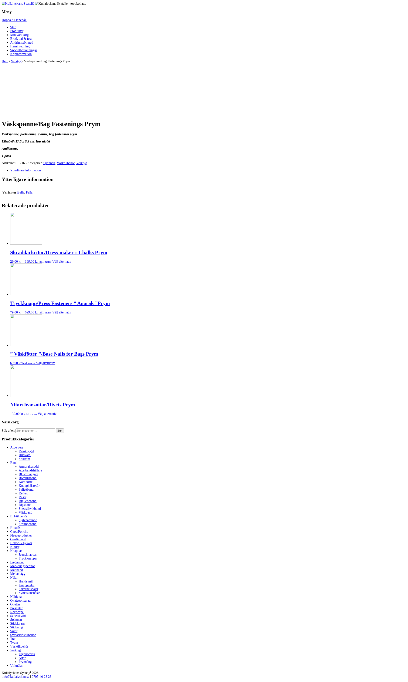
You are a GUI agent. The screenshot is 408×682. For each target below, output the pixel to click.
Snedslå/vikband (30, 508)
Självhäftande (28, 520)
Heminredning (20, 46)
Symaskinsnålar (29, 593)
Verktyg (16, 61)
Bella (20, 192)
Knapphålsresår (29, 485)
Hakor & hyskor (21, 543)
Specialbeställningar (23, 50)
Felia (29, 192)
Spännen (49, 163)
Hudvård (25, 455)
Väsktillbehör (66, 163)
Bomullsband (28, 478)
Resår (22, 497)
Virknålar (16, 665)
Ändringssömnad (21, 42)
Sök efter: (8, 430)
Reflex (23, 493)
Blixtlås (15, 528)
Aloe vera (16, 447)
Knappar (16, 550)
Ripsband (25, 505)
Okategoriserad (20, 600)
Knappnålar (26, 585)
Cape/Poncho (19, 531)
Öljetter (15, 604)
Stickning (16, 627)
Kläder (14, 547)
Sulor (13, 631)
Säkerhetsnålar (28, 589)
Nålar (14, 577)
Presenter (16, 608)
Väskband (25, 512)
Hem (5, 61)
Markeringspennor (22, 566)
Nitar (22, 658)
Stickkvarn (17, 623)
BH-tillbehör (18, 516)
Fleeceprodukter (21, 535)
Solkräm (24, 459)
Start (13, 27)
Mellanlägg (17, 573)
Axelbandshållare (30, 470)
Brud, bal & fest (21, 38)
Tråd (13, 639)
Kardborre (26, 482)
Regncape (17, 612)
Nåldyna (16, 596)
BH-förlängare (28, 474)
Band (13, 462)
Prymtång (25, 661)
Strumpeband (28, 524)
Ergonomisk (27, 654)
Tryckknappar (28, 558)
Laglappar (17, 562)
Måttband (16, 570)
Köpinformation (21, 54)
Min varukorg (19, 35)
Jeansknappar (28, 554)
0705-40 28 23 (41, 676)
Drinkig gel (26, 451)
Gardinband (18, 539)
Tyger (14, 642)
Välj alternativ (61, 261)
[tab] (208, 170)
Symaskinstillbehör (23, 635)
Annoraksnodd (29, 466)
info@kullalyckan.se (15, 676)
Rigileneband (28, 501)
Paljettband (26, 489)
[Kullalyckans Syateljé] (18, 3)
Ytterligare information (25, 170)
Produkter (16, 31)
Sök (59, 430)
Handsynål (26, 581)
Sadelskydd (18, 616)
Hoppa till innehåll (14, 20)
